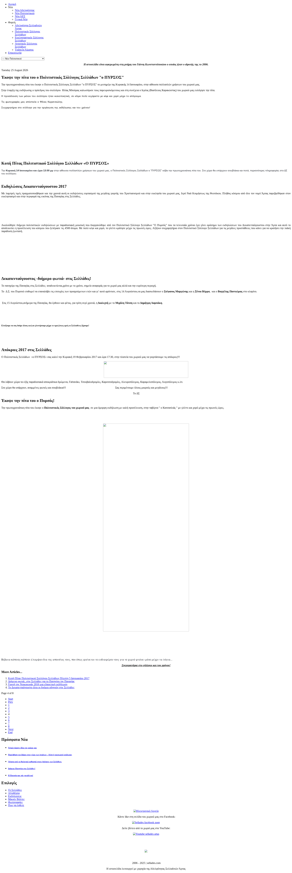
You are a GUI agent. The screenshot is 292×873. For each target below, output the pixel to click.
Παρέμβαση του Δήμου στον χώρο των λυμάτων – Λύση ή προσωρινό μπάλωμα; (40, 755)
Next (10, 729)
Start (10, 698)
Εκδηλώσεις (14, 796)
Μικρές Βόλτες (16, 799)
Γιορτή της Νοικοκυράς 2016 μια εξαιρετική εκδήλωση (37, 684)
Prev (10, 701)
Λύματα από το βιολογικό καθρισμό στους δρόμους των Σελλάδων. (35, 762)
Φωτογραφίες (15, 802)
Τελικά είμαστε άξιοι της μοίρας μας (22, 748)
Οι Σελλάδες (15, 790)
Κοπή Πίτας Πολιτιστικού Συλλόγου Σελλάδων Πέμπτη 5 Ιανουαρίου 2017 (48, 678)
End (10, 732)
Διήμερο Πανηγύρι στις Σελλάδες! (21, 769)
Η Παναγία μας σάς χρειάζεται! (20, 775)
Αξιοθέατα (14, 793)
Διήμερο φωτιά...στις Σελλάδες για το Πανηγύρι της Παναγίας (41, 681)
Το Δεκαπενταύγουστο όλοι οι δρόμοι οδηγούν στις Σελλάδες (41, 687)
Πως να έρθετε (16, 805)
